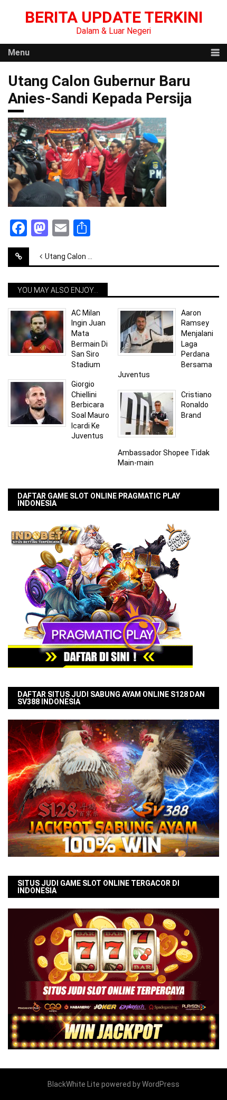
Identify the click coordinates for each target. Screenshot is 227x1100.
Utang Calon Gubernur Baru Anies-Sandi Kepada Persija (77, 256)
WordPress (160, 1084)
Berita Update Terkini (114, 17)
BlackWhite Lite (74, 1084)
